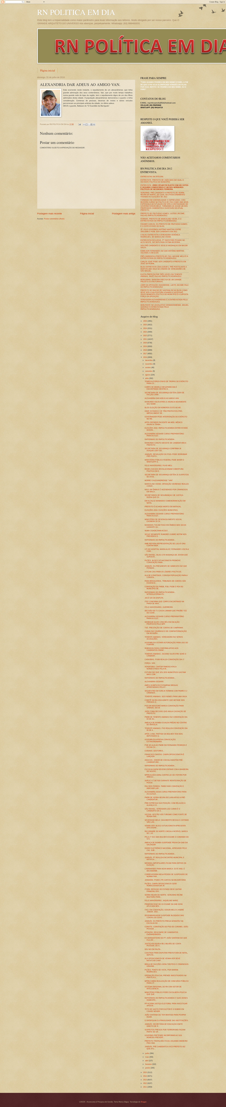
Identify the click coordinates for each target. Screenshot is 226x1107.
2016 (145, 357)
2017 (145, 354)
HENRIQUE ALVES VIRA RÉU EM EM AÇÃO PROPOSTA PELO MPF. (162, 623)
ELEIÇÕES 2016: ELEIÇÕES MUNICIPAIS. (161, 510)
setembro (149, 371)
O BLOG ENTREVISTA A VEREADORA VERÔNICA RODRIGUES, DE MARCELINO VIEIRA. (160, 236)
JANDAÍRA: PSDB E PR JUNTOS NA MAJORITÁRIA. (165, 880)
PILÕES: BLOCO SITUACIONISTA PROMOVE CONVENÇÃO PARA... (163, 561)
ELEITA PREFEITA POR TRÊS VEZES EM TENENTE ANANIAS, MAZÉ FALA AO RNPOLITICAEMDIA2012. (161, 275)
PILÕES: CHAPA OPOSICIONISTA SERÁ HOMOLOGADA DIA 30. (161, 885)
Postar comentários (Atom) (54, 219)
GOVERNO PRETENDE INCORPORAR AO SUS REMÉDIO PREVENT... (163, 1036)
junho (147, 1053)
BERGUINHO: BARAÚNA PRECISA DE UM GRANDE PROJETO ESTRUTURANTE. (161, 281)
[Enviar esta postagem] (79, 124)
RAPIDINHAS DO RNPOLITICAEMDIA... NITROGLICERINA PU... (160, 593)
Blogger (143, 1102)
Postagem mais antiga (123, 213)
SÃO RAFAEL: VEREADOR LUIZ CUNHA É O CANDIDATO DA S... (162, 810)
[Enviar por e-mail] (84, 124)
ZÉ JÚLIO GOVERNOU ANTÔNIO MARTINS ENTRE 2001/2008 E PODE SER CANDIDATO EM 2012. (160, 230)
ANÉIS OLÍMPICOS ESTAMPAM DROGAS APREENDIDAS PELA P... (161, 686)
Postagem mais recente (49, 213)
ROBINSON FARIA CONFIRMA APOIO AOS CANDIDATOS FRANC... (161, 649)
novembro (149, 364)
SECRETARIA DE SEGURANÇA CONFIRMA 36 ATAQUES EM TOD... (163, 449)
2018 (145, 350)
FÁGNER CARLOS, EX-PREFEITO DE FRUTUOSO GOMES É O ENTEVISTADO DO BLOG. (163, 225)
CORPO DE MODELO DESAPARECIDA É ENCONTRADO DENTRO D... (161, 388)
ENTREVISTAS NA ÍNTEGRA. (152, 177)
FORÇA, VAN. (150, 663)
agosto (148, 375)
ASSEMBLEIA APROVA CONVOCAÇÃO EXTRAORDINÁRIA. (160, 740)
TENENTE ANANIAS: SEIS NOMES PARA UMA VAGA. (166, 696)
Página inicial (47, 70)
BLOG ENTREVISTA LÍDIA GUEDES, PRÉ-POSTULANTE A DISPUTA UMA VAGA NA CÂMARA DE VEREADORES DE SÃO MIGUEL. (163, 269)
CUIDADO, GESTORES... (155, 751)
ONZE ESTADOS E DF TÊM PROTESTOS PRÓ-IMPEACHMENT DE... (163, 412)
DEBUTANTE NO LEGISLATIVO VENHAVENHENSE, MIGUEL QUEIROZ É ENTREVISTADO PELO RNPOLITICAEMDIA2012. (164, 307)
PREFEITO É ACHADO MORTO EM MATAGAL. (163, 507)
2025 (145, 325)
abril (147, 1061)
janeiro (148, 1068)
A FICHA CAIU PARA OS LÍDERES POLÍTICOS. (163, 572)
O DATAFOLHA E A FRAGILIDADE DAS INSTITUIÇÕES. (166, 1020)
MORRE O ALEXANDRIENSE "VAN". (159, 480)
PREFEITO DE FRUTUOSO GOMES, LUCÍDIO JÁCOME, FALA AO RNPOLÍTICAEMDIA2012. (162, 214)
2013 (145, 1080)
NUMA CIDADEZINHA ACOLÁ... (157, 531)
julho (147, 378)
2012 (145, 1083)
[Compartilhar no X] (89, 124)
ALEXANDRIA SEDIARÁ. (154, 682)
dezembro (149, 360)
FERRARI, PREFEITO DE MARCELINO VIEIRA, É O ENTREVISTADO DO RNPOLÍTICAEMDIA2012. (160, 220)
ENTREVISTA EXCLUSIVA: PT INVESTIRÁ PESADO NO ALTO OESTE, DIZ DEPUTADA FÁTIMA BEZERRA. (162, 241)
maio (147, 1057)
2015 (145, 1072)
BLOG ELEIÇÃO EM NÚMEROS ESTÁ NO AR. (163, 408)
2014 (145, 1076)
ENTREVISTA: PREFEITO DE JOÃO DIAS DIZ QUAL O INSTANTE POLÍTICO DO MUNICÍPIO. (162, 181)
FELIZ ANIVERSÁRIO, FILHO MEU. (158, 466)
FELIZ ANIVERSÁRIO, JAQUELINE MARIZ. (162, 901)
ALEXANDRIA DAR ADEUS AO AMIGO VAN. (162, 398)
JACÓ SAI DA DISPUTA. (154, 598)
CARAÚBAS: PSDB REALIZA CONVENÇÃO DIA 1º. (165, 659)
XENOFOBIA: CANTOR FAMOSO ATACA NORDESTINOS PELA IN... (160, 668)
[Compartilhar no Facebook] (91, 124)
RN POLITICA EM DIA (76, 12)
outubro (148, 367)
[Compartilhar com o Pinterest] (94, 124)
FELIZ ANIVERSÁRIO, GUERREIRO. (159, 607)
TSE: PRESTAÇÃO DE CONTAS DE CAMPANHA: (164, 628)
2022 (145, 336)
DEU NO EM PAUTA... (153, 949)
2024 (145, 328)
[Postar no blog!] (86, 124)
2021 (145, 339)
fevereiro (148, 1064)
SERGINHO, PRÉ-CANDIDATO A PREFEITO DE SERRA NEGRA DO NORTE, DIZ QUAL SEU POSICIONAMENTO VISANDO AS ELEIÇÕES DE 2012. (162, 195)
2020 (145, 343)
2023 (145, 332)
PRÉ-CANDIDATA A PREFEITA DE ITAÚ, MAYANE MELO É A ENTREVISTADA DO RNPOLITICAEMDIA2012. (164, 257)
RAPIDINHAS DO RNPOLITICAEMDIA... (160, 439)
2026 (145, 321)
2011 (145, 1087)
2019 (145, 346)
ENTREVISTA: (164, 187)
